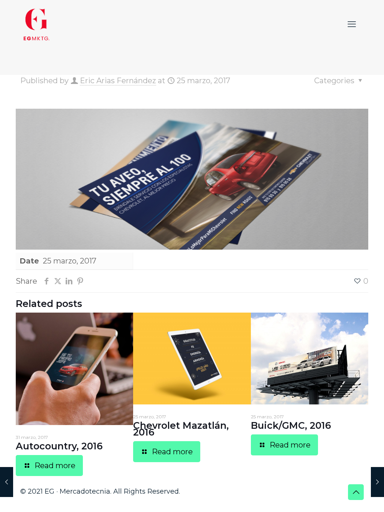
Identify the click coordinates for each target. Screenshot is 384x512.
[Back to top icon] (356, 492)
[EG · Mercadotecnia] (36, 24)
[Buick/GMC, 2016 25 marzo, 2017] (377, 482)
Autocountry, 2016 (59, 446)
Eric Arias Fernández (118, 80)
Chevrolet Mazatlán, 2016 (181, 429)
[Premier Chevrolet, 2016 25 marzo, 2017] (6, 482)
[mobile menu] (351, 24)
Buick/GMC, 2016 (291, 425)
